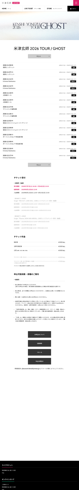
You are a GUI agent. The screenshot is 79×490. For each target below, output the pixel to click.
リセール (39, 352)
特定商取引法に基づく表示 (9, 470)
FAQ (3, 473)
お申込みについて (39, 334)
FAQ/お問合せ (39, 361)
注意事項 (39, 343)
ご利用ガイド (5, 484)
